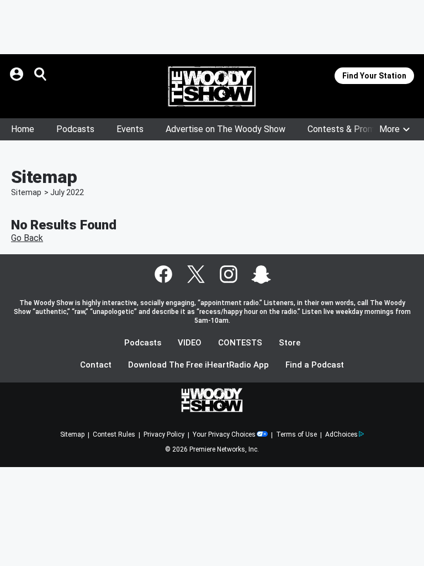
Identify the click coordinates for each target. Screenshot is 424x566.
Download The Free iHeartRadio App (198, 365)
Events (130, 129)
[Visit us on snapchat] (261, 274)
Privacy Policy (164, 434)
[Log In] (17, 74)
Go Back (27, 238)
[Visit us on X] (196, 274)
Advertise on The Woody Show (225, 129)
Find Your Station (374, 75)
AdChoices (341, 434)
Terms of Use (296, 434)
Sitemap (26, 192)
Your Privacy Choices (224, 434)
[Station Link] (212, 86)
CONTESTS (240, 343)
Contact (96, 365)
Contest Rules (114, 434)
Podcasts (75, 129)
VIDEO (190, 343)
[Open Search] (40, 74)
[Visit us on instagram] (228, 274)
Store (289, 343)
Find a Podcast (314, 365)
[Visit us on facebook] (163, 274)
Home (22, 129)
